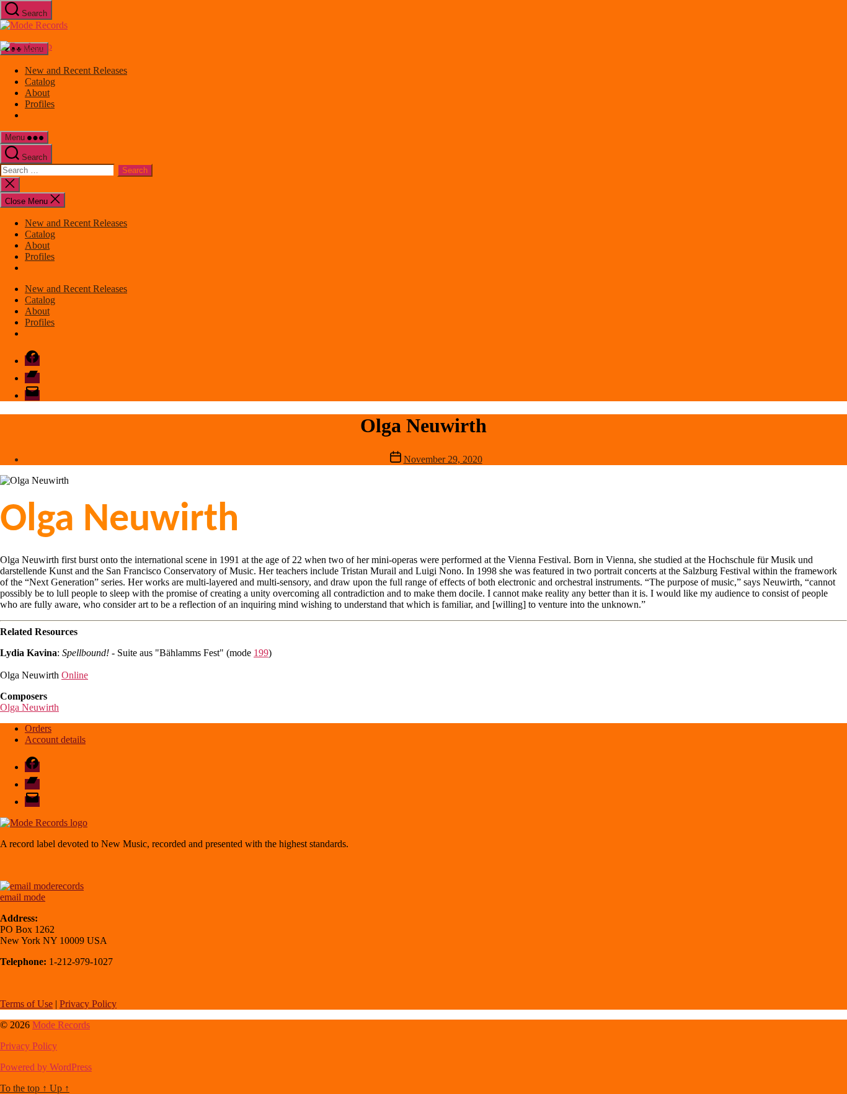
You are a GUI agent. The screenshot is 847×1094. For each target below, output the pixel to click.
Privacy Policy (88, 1003)
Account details (55, 739)
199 (261, 652)
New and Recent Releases (76, 70)
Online (74, 675)
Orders (38, 728)
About (37, 92)
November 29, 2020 (443, 459)
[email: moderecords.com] (42, 886)
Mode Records (61, 1025)
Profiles (40, 104)
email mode (22, 897)
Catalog (40, 81)
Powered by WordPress (46, 1067)
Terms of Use (26, 1003)
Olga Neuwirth (29, 707)
